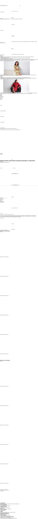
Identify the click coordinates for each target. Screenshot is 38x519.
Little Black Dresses (16, 77)
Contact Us (1, 507)
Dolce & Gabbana (8, 58)
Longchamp (6, 59)
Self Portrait (25, 78)
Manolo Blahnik (25, 59)
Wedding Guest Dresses (26, 77)
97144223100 (9, 517)
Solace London (21, 60)
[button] (1, 18)
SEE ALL (1, 231)
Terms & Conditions (2, 512)
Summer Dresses (11, 77)
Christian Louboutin (6, 57)
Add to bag (1, 213)
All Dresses (1, 77)
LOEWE (4, 59)
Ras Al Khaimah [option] (2, 201)
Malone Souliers (20, 59)
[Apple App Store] (2, 515)
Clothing (1, 505)
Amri (3, 78)
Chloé (3, 57)
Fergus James (21, 58)
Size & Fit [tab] (4, 214)
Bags (5, 505)
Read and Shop (2, 510)
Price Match (13, 512)
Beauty (6, 505)
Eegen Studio (6, 78)
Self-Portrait (15, 60)
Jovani (13, 78)
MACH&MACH (13, 59)
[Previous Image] (5, 139)
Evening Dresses (7, 77)
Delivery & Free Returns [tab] (11, 214)
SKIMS (18, 60)
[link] (18, 75)
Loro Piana (9, 59)
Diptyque (5, 58)
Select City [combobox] (1, 198)
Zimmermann (34, 78)
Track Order (8, 507)
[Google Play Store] (8, 515)
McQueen (32, 59)
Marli (30, 59)
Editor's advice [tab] (1, 214)
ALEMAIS (1, 78)
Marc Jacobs (28, 59)
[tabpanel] (19, 216)
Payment (5, 507)
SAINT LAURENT (12, 60)
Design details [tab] (7, 214)
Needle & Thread (2, 60)
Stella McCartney (25, 60)
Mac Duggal (16, 59)
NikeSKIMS (6, 60)
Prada (9, 60)
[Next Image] (5, 150)
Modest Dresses (21, 77)
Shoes (3, 505)
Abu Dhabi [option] (1, 199)
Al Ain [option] (1, 200)
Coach (1, 58)
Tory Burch (29, 60)
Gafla (1, 153)
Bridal (4, 77)
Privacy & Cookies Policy (8, 512)
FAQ (3, 507)
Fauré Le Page (18, 58)
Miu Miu (35, 59)
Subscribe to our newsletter (3, 489)
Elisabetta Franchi (13, 58)
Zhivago (32, 78)
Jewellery (8, 505)
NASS (37, 59)
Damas (3, 58)
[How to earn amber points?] (5, 177)
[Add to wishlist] (8, 211)
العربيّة (19, 5)
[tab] (5, 133)
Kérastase (1, 59)
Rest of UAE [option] (2, 202)
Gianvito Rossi (25, 58)
